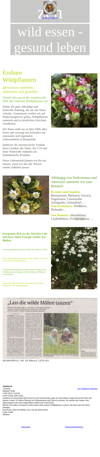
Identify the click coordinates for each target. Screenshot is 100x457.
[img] (50, 7)
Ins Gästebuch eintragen (87, 388)
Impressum (25, 427)
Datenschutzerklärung (74, 427)
